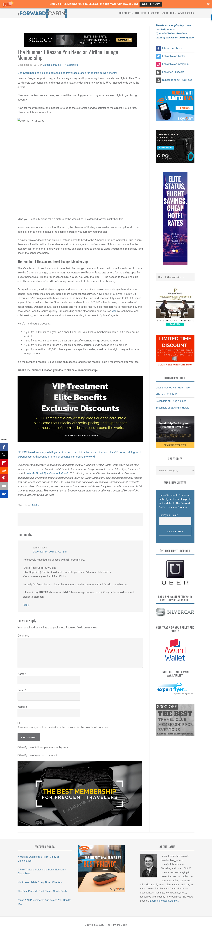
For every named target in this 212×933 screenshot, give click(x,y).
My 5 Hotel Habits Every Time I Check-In (40, 882)
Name (22, 674)
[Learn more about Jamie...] (164, 900)
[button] (106, 4)
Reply (26, 604)
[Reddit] (4, 470)
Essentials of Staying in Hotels (172, 407)
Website (22, 706)
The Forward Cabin (42, 13)
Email (22, 690)
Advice (35, 505)
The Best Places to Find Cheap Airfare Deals (42, 891)
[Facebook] (4, 447)
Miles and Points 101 (167, 394)
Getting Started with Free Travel (173, 387)
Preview (163, 538)
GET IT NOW (151, 3)
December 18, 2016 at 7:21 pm (50, 551)
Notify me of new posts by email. (39, 755)
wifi (114, 311)
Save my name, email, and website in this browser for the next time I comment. (63, 727)
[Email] (4, 486)
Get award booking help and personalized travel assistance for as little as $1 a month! (67, 73)
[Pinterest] (4, 478)
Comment (24, 635)
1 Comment (71, 64)
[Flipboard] (4, 463)
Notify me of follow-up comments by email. (45, 747)
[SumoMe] (4, 494)
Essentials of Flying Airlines (171, 401)
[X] (4, 455)
